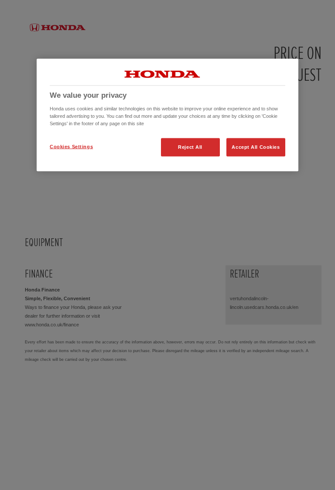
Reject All (190, 147)
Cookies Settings (71, 146)
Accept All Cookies (256, 147)
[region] (167, 115)
